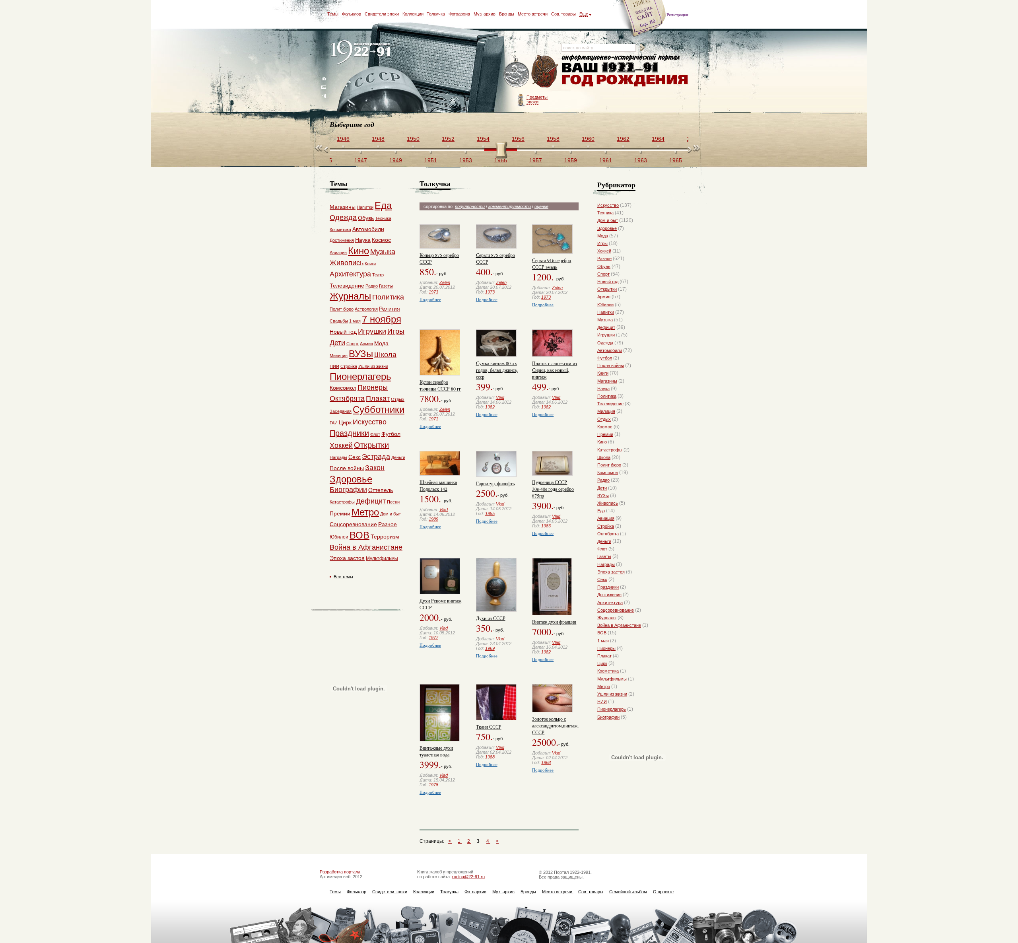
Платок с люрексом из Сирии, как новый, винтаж (554, 370)
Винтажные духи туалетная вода (436, 751)
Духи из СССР (490, 618)
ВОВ (601, 632)
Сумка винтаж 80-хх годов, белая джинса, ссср (497, 370)
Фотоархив (459, 14)
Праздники (608, 587)
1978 (433, 784)
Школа (603, 457)
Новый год (607, 281)
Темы (332, 14)
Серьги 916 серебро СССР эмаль (551, 263)
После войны (610, 365)
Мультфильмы (612, 679)
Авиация (605, 518)
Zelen (444, 282)
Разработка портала (340, 871)
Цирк (602, 663)
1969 (490, 648)
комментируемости (509, 206)
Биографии (608, 717)
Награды (606, 564)
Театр (378, 274)
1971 (433, 418)
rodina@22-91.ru (468, 876)
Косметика (608, 671)
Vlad (500, 397)
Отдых (604, 419)
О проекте (663, 891)
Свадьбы (339, 321)
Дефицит (606, 327)
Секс (602, 579)
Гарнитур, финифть (495, 483)
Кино (602, 441)
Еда (601, 510)
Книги (602, 373)
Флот (602, 548)
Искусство (608, 205)
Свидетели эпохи (382, 14)
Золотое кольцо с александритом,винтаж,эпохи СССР (561, 725)
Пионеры (606, 648)
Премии (605, 434)
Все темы (343, 576)
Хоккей (604, 251)
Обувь (603, 266)
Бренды (506, 14)
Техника (605, 212)
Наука (603, 388)
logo (362, 52)
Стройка (605, 526)
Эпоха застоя (611, 572)
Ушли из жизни (612, 694)
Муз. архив (484, 14)
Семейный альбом (628, 891)
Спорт (603, 274)
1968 (546, 762)
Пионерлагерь (611, 709)
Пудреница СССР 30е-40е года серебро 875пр (553, 489)
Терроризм (385, 536)
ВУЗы (603, 495)
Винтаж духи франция (554, 621)
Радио (603, 480)
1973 (433, 292)
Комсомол (607, 472)
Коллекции (412, 14)
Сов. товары (563, 14)
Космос (604, 426)
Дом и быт (607, 220)
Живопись (607, 503)
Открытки (607, 289)
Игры (602, 243)
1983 (546, 525)
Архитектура (610, 602)
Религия (389, 308)
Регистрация (677, 15)
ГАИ (334, 422)
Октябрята (608, 533)
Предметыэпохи (537, 99)
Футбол (604, 358)
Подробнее (430, 299)
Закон (375, 468)
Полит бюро (609, 465)
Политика (606, 396)
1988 (490, 756)
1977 (433, 637)
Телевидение (610, 403)
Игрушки (606, 334)
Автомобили (609, 350)
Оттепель (380, 490)
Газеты (604, 556)
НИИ (602, 701)
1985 (490, 513)
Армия (603, 296)
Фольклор (351, 14)
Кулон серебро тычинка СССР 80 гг (440, 385)
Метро (603, 686)
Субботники (378, 409)
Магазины (607, 381)
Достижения (609, 594)
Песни (393, 502)
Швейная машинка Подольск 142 (438, 485)
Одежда (605, 342)
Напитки (605, 312)
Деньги (604, 541)
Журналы (606, 617)
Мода (602, 235)
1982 (490, 406)
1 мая (603, 640)
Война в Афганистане (619, 625)
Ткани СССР (488, 726)
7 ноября (381, 319)
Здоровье (607, 228)
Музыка (605, 319)
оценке (541, 206)
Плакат (604, 655)
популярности (470, 206)
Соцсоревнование (615, 610)
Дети (602, 488)
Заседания (341, 411)
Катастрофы (609, 449)
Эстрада (376, 457)
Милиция (606, 411)
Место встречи (533, 14)
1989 (433, 519)
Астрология (366, 309)
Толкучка (436, 14)
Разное (604, 258)
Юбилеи (605, 304)
